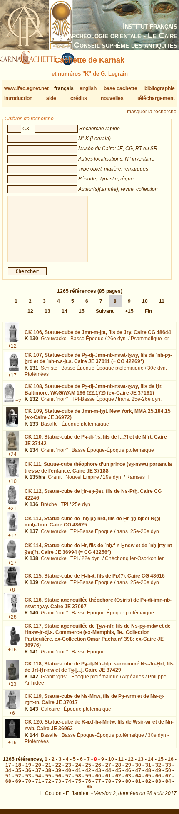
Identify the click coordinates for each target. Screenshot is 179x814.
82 (148, 781)
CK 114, (99, 549)
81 (138, 781)
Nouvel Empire (82, 477)
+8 (12, 590)
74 (68, 781)
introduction (18, 98)
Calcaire (50, 709)
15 (82, 311)
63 (128, 776)
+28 (12, 617)
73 (58, 781)
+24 (12, 454)
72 (48, 781)
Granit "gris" (54, 677)
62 (118, 776)
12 (30, 311)
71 (38, 781)
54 (38, 776)
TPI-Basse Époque (93, 399)
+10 (12, 481)
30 (138, 765)
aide (51, 98)
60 (98, 776)
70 (28, 781)
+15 (129, 311)
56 (58, 776)
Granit (55, 477)
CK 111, (98, 467)
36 (28, 770)
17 (8, 765)
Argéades (133, 677)
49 (158, 770)
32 (158, 765)
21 (48, 765)
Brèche (49, 504)
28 (118, 765)
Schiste (49, 368)
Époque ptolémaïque (85, 424)
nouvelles (112, 98)
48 (148, 770)
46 (128, 770)
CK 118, (99, 667)
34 (8, 770)
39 (58, 770)
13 (47, 311)
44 (108, 770)
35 (18, 770)
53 (28, 776)
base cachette (120, 88)
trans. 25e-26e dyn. (140, 399)
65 (148, 776)
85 (89, 787)
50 (168, 770)
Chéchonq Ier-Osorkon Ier (134, 558)
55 (48, 776)
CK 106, (98, 332)
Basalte (49, 424)
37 (38, 770)
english (88, 88)
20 (38, 765)
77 (98, 781)
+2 (18, 401)
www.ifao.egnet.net (26, 88)
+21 (12, 509)
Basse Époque (87, 338)
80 (128, 781)
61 (108, 776)
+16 (12, 650)
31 (148, 765)
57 (68, 776)
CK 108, (93, 389)
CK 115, (95, 576)
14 (64, 311)
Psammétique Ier (150, 338)
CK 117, (98, 635)
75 (78, 781)
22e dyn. (91, 558)
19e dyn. (112, 477)
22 (58, 765)
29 (128, 765)
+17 (12, 375)
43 (98, 770)
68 (8, 781)
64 (138, 776)
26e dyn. (117, 338)
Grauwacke (54, 338)
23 (68, 765)
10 (145, 301)
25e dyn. (82, 504)
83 (158, 781)
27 (108, 765)
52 (18, 776)
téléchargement (156, 98)
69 (18, 781)
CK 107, (98, 358)
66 (158, 776)
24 (78, 765)
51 (8, 776)
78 (108, 781)
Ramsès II (137, 477)
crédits (78, 98)
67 (168, 776)
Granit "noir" (54, 399)
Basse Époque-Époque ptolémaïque (102, 368)
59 (88, 776)
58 (78, 776)
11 (161, 301)
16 (171, 759)
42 (88, 770)
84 (168, 781)
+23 (12, 684)
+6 (12, 713)
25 (88, 765)
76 (88, 781)
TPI (64, 504)
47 (138, 770)
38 (48, 770)
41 (78, 770)
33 (168, 765)
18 (18, 765)
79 (118, 781)
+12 (12, 346)
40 (68, 770)
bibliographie (159, 88)
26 (98, 765)
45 (118, 770)
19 (28, 765)
